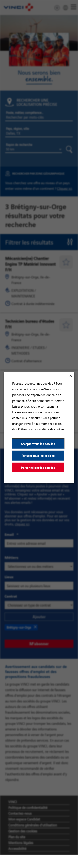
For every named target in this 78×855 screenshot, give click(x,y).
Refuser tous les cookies (38, 455)
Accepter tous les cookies (38, 443)
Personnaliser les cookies (38, 467)
